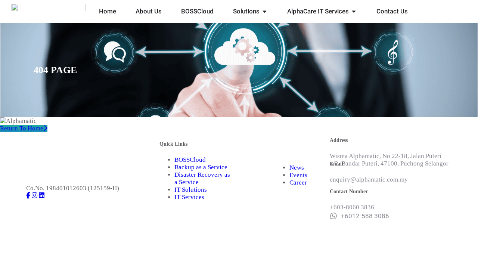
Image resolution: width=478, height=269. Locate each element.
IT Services (189, 197)
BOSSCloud (190, 159)
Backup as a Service (200, 167)
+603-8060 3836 (352, 207)
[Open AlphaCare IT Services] (354, 11)
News (296, 167)
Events (298, 175)
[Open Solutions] (264, 11)
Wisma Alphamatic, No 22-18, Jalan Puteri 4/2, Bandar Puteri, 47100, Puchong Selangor (389, 159)
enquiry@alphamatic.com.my (369, 179)
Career (298, 182)
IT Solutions (190, 189)
